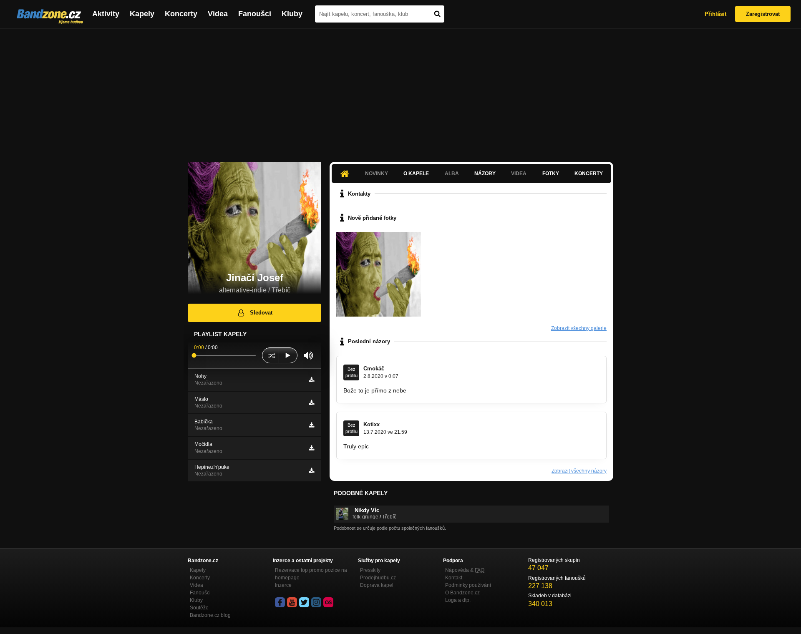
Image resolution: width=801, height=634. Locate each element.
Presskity (370, 570)
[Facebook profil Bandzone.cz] (280, 602)
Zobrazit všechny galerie (579, 328)
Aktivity (105, 14)
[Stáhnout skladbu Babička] (311, 425)
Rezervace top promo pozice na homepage (311, 574)
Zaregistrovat (763, 14)
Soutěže (199, 608)
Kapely (142, 14)
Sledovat (261, 312)
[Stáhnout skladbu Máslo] (311, 402)
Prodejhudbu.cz (378, 578)
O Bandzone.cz (462, 593)
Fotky (550, 173)
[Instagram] (316, 602)
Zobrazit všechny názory (579, 471)
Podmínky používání (468, 585)
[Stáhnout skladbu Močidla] (311, 448)
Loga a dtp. (458, 600)
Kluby (292, 14)
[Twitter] (304, 602)
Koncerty (181, 14)
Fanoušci (254, 14)
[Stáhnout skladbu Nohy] (311, 379)
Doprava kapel (376, 585)
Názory (485, 173)
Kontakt (453, 578)
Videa (218, 14)
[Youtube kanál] (292, 602)
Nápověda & (464, 570)
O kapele (416, 173)
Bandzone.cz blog (210, 615)
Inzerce (283, 585)
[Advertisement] (400, 91)
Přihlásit (715, 14)
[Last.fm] (328, 602)
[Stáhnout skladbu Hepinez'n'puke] (311, 470)
